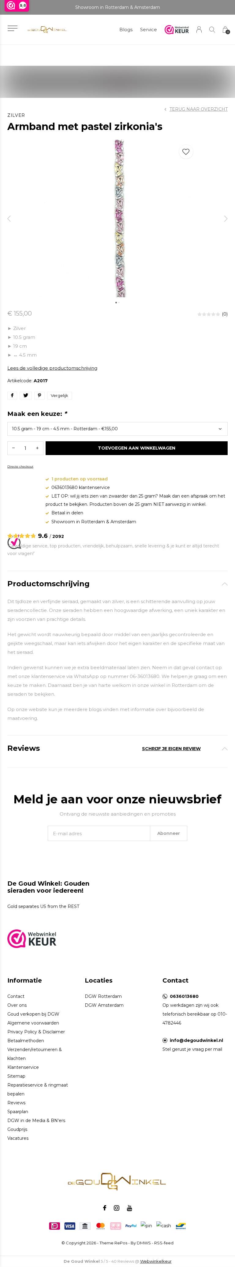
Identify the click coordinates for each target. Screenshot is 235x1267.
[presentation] (9, 218)
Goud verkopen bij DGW (33, 1014)
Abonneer (168, 833)
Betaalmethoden (25, 1040)
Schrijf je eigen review (171, 748)
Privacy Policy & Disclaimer (36, 1032)
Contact (15, 996)
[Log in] (199, 29)
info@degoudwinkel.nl (196, 1040)
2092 (58, 536)
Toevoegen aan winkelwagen (136, 448)
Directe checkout (20, 467)
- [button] (13, 448)
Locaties (99, 980)
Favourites (186, 151)
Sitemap (16, 1076)
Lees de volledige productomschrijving (52, 368)
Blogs (125, 29)
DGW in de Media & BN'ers (36, 1120)
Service (148, 29)
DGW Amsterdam (104, 1005)
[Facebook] (104, 1208)
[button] (12, 28)
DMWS (144, 1242)
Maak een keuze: (37, 413)
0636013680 (184, 996)
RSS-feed (163, 1242)
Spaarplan (17, 1111)
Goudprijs (17, 1129)
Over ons (17, 1005)
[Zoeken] (212, 29)
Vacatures (17, 1138)
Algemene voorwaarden (33, 1023)
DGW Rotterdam (103, 996)
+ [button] (37, 448)
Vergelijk (59, 395)
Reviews (16, 1103)
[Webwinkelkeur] (31, 938)
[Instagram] (116, 1208)
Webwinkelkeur (156, 1261)
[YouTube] (129, 1208)
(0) (225, 314)
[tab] (117, 584)
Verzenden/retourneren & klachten (34, 1054)
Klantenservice (23, 1067)
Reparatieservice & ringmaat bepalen (37, 1089)
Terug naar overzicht (199, 109)
